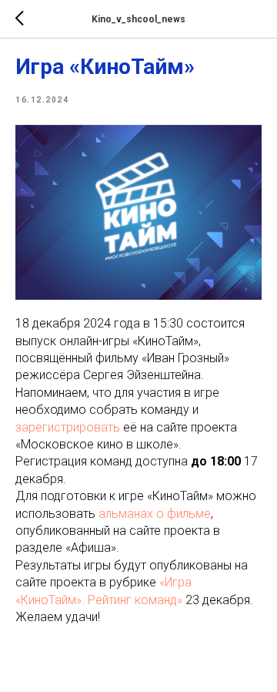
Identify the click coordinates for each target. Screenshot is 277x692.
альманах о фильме (154, 513)
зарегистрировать (67, 427)
